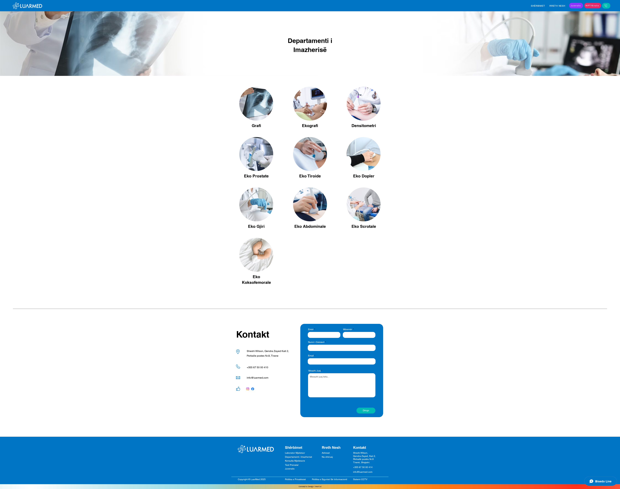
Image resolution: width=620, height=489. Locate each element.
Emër (311, 329)
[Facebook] (253, 389)
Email (311, 356)
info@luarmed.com (257, 377)
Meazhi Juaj (314, 371)
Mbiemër (347, 329)
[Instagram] (248, 389)
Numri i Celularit (316, 342)
